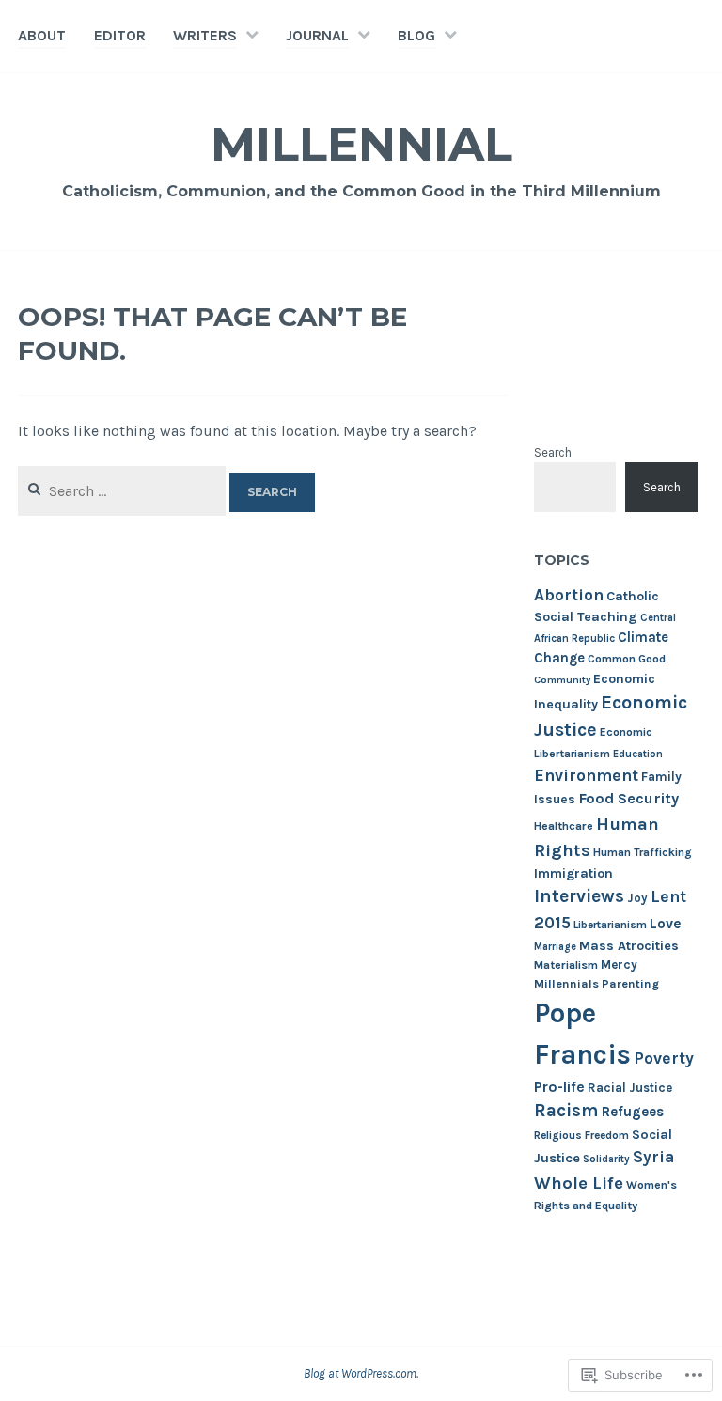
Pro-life (559, 1087)
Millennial (361, 144)
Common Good (627, 658)
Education (638, 754)
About (42, 35)
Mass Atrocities (629, 946)
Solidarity (606, 1159)
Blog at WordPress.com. (361, 1373)
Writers (205, 35)
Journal (317, 35)
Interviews (579, 896)
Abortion (569, 594)
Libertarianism (610, 924)
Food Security (628, 798)
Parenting (630, 983)
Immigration (573, 873)
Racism (566, 1110)
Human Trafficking (642, 852)
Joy (637, 898)
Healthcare (563, 826)
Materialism (566, 965)
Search (553, 452)
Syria (653, 1156)
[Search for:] (123, 491)
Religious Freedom (581, 1135)
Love (666, 923)
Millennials (566, 983)
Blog (416, 35)
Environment (586, 775)
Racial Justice (630, 1088)
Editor (120, 35)
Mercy (619, 964)
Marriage (555, 947)
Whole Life (578, 1183)
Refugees (633, 1111)
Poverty (664, 1058)
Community (562, 680)
